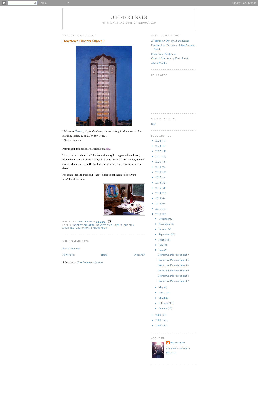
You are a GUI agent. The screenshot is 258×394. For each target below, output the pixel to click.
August (163, 239)
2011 (158, 208)
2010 (158, 214)
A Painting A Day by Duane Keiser (170, 41)
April (162, 292)
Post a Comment (71, 248)
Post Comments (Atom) (90, 262)
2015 (158, 188)
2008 (158, 320)
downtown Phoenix (109, 225)
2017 (158, 177)
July (161, 245)
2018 (158, 172)
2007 (158, 325)
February (164, 303)
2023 (158, 146)
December (164, 218)
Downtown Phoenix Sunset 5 (173, 265)
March (162, 298)
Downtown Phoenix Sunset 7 (173, 254)
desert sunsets (84, 225)
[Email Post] (109, 221)
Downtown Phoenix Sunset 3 (173, 275)
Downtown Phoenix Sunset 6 (173, 260)
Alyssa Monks (159, 63)
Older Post (139, 254)
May (161, 287)
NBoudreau (177, 343)
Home (104, 254)
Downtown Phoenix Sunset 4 (173, 270)
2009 (158, 315)
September (165, 234)
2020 (158, 161)
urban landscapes (94, 228)
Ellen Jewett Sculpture (163, 54)
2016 (158, 182)
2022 (158, 151)
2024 (158, 140)
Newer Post (68, 254)
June (161, 250)
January (163, 308)
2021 (158, 156)
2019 (158, 167)
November (165, 224)
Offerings (129, 16)
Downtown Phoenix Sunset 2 (173, 281)
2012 (158, 203)
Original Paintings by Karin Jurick (169, 58)
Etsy (153, 123)
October (163, 229)
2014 (158, 193)
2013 (158, 198)
